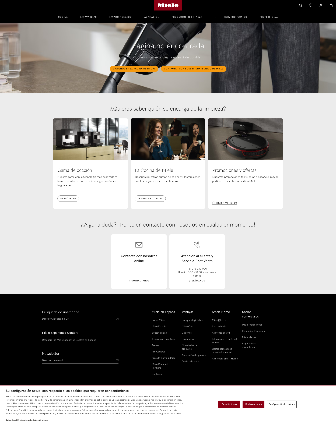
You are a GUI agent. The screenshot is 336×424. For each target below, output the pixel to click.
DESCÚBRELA (68, 198)
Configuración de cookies (282, 404)
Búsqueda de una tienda (60, 312)
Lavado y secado (120, 17)
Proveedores (158, 352)
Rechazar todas (253, 404)
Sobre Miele (158, 320)
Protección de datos (28, 420)
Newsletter (50, 353)
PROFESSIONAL (269, 17)
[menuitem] (65, 16)
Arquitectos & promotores (249, 345)
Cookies (43, 420)
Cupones (187, 333)
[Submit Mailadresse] (117, 361)
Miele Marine (249, 337)
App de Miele (219, 326)
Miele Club (187, 326)
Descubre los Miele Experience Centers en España (69, 340)
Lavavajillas (88, 17)
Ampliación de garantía (194, 355)
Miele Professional (252, 325)
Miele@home (219, 320)
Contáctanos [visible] (140, 281)
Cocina (63, 17)
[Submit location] (117, 319)
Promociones (189, 339)
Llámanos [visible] (198, 281)
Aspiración (151, 17)
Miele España (159, 326)
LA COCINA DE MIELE (150, 198)
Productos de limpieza (187, 17)
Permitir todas (229, 404)
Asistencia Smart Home (225, 359)
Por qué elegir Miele (192, 320)
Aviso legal (11, 420)
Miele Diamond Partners (160, 366)
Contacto (157, 374)
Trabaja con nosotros (163, 339)
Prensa (155, 345)
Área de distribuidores (164, 358)
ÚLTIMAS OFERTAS (224, 203)
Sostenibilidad (159, 333)
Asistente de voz (221, 333)
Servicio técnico (235, 17)
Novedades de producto (189, 347)
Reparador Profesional (254, 331)
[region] (168, 404)
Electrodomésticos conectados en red (222, 351)
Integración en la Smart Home (224, 341)
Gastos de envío (191, 361)
